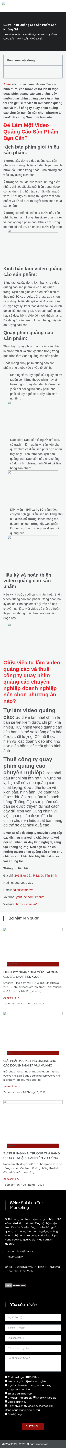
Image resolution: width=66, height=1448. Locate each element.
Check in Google (46, 1397)
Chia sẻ (26, 34)
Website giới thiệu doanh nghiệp (27, 1381)
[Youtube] (14, 1278)
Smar (7, 84)
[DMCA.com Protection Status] (15, 1286)
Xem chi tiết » (11, 997)
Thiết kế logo (16, 1377)
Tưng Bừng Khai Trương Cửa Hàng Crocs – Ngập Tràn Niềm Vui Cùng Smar (31, 1158)
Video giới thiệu (17, 1401)
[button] (61, 6)
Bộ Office (34, 1377)
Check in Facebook (20, 1397)
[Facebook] (6, 1278)
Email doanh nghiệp (20, 1393)
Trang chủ (11, 34)
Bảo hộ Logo (15, 1414)
